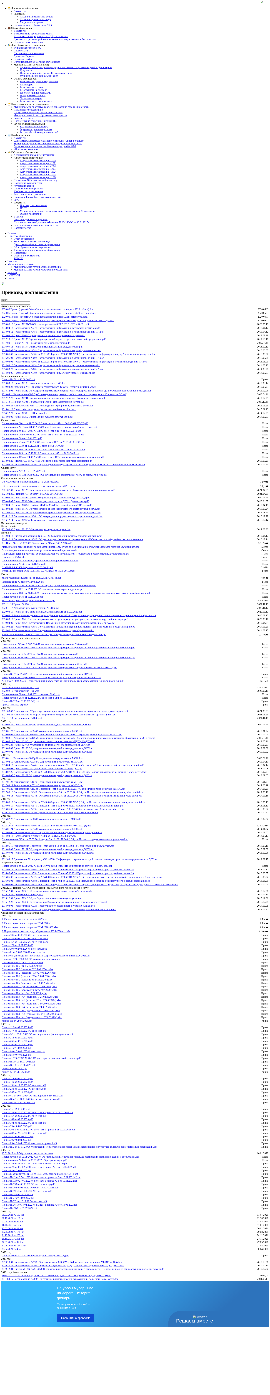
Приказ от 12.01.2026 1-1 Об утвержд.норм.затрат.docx (31, 959)
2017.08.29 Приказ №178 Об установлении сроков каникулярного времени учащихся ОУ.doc (51, 512)
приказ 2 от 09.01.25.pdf (14, 1068)
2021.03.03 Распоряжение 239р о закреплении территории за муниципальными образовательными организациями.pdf (65, 711)
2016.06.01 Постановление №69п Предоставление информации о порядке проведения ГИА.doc (53, 358)
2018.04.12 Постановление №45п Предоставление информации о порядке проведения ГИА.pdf (52, 331)
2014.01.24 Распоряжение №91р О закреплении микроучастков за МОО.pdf (42, 829)
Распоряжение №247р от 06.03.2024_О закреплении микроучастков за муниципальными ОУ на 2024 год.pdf (59, 667)
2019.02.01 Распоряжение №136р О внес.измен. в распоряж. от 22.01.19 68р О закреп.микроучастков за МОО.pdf (62, 734)
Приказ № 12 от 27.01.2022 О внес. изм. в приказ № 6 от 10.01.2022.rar (39, 1180)
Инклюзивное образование (28, 109)
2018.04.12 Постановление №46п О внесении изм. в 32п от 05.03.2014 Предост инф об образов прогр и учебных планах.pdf (68, 869)
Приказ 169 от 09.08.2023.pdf (17, 1119)
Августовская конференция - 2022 (38, 166)
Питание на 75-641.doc (14, 557)
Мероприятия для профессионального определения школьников (48, 143)
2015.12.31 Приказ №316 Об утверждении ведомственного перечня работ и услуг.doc (47, 891)
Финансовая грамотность (27, 47)
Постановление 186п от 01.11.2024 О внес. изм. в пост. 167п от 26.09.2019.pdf (43, 449)
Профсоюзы (20, 252)
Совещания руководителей (28, 183)
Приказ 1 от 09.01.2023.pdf (16, 1109)
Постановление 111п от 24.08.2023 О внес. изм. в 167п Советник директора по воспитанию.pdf (53, 457)
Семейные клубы (23, 59)
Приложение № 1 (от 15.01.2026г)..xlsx (22, 962)
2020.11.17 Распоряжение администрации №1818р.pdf (30, 608)
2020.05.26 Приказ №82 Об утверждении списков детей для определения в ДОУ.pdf (46, 724)
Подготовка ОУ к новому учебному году (35, 180)
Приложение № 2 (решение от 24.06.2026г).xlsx (27, 979)
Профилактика (22, 50)
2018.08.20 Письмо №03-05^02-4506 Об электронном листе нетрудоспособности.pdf (47, 460)
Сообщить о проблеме (75, 1318)
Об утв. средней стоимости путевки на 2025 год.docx (30, 481)
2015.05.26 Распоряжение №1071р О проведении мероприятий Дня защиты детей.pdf (47, 405)
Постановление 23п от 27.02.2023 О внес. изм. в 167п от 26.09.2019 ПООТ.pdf (43, 442)
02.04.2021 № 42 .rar (12, 1221)
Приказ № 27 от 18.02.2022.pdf (18, 1198)
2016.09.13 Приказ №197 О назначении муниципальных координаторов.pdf (42, 346)
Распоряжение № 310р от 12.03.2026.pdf (23, 581)
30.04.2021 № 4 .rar (12, 1249)
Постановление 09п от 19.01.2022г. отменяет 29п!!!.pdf (31, 694)
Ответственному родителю (28, 42)
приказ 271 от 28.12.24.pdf (16, 1072)
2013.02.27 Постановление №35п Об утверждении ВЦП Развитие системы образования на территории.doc (59, 909)
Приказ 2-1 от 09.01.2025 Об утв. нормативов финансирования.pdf (37, 1034)
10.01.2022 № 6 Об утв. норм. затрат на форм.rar (27, 1153)
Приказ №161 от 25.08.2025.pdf (18, 1065)
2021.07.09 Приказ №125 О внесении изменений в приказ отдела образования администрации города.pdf (58, 490)
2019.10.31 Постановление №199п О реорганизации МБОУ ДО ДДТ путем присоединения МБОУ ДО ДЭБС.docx (63, 1265)
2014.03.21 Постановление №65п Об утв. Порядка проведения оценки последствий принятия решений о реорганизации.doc (68, 626)
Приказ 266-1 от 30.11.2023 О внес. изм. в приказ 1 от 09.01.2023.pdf (38, 1129)
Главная (12, 233)
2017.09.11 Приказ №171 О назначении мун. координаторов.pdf (36, 343)
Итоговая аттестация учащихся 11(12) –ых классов (41, 36)
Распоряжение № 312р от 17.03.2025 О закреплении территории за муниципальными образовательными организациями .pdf (68, 657)
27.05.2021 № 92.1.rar (13, 1242)
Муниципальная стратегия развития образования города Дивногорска (57, 211)
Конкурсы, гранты (23, 118)
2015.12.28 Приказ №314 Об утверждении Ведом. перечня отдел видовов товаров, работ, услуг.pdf (54, 902)
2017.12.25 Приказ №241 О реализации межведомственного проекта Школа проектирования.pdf (53, 398)
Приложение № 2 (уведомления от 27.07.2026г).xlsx (29, 990)
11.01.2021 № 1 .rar (12, 1225)
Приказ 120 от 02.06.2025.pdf (17, 1027)
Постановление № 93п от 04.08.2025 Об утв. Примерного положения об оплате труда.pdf (49, 427)
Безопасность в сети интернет (36, 101)
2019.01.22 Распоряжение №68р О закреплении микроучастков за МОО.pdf (42, 731)
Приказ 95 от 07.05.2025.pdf (16, 1054)
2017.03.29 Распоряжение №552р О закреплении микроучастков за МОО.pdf (42, 785)
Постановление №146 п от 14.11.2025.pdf (24, 564)
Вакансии (19, 216)
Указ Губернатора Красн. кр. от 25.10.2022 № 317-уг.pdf (31, 577)
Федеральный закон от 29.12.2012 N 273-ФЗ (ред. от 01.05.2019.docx (38, 571)
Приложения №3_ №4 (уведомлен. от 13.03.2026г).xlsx (31, 1010)
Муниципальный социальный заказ (39, 76)
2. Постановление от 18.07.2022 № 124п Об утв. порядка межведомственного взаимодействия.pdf (54, 634)
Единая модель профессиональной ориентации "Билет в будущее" (49, 140)
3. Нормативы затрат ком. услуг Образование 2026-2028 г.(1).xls (36, 931)
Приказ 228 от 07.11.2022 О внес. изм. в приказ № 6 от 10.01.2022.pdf (39, 1167)
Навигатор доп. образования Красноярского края (46, 73)
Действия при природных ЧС (36, 92)
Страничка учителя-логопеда (35, 19)
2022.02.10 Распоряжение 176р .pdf (20, 691)
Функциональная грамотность (30, 194)
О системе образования (20, 236)
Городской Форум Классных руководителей (37, 197)
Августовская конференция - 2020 (38, 160)
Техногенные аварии (31, 98)
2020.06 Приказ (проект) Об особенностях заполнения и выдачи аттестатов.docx (45, 316)
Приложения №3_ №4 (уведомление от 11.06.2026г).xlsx (32, 1014)
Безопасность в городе (32, 87)
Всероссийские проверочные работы (33, 33)
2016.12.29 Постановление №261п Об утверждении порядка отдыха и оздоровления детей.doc (52, 516)
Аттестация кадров (24, 185)
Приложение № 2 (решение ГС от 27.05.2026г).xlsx (29, 972)
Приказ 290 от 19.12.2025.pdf (17, 1044)
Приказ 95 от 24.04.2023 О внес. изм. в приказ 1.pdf (29, 1143)
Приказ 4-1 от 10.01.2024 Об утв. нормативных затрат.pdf (32, 1095)
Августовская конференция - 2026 (38, 177)
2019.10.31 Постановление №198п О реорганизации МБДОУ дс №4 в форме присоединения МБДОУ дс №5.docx (62, 1262)
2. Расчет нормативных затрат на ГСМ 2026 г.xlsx (28, 923)
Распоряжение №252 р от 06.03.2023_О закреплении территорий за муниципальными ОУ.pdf (51, 677)
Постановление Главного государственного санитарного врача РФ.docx (40, 560)
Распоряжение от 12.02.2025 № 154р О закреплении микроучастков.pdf (40, 654)
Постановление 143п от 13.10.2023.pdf (22, 596)
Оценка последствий (31, 213)
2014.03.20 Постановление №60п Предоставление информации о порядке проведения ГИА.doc (53, 369)
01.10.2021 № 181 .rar (13, 1218)
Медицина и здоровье (31, 22)
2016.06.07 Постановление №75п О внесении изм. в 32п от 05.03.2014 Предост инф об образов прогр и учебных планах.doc (68, 873)
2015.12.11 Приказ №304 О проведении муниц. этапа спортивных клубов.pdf (43, 402)
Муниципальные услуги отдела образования (37, 266)
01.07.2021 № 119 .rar (13, 1214)
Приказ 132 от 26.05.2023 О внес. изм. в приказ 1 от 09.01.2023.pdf (37, 1112)
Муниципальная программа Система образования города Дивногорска (52, 107)
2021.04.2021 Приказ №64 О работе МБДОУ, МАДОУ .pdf (32, 493)
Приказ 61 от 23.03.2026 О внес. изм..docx (24, 952)
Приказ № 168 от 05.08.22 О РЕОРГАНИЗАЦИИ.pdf (30, 1187)
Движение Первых (24, 56)
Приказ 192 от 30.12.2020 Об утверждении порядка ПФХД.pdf (35, 1255)
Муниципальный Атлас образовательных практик (40, 115)
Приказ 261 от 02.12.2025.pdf (17, 1041)
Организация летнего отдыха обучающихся (37, 61)
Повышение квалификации (28, 188)
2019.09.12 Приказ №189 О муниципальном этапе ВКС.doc (33, 383)
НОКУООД (14, 275)
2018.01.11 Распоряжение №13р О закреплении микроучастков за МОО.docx (42, 758)
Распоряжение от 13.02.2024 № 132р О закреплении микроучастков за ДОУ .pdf (44, 664)
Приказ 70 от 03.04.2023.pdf (16, 1140)
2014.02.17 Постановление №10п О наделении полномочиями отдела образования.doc (48, 630)
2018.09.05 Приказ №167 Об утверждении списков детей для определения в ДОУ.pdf (47, 775)
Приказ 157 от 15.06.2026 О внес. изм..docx (25, 942)
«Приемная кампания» (26, 149)
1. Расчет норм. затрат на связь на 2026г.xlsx (25, 919)
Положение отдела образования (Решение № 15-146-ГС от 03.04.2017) (51, 222)
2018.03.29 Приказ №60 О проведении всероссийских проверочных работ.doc (43, 335)
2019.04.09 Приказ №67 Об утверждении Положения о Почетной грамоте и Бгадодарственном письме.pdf (58, 623)
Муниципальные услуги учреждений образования (41, 269)
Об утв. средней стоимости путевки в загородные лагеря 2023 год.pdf (39, 486)
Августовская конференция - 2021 (38, 163)
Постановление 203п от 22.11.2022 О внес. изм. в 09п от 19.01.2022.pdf (40, 697)
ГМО (16, 199)
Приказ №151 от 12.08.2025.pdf (18, 379)
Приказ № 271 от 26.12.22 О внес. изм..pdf (24, 1201)
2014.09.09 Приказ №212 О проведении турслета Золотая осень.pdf (37, 416)
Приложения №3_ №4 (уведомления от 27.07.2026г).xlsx (32, 1017)
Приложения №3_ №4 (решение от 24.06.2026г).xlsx (29, 1007)
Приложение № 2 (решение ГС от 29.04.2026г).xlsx (29, 976)
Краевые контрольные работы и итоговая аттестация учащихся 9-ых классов (55, 39)
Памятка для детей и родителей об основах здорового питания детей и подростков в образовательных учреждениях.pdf (65, 553)
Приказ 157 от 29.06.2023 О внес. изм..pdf (24, 1116)
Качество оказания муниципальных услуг (36, 225)
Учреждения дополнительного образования (37, 250)
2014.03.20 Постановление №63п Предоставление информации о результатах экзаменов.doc (51, 365)
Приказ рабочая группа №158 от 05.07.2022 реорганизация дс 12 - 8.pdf (40, 1174)
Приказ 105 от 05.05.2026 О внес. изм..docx (25, 935)
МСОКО (12, 272)
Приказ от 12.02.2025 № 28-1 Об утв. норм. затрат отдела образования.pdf (41, 1058)
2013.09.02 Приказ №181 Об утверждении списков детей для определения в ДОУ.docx (48, 849)
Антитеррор (26, 84)
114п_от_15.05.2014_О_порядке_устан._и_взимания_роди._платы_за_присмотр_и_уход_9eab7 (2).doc (56, 1275)
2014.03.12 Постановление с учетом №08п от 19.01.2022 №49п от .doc (39, 836)
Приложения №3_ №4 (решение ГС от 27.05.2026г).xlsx (31, 1000)
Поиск (11, 278)
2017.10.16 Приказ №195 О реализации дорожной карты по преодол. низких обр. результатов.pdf (53, 339)
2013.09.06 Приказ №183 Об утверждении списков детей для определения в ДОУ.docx (48, 852)
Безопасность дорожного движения (39, 81)
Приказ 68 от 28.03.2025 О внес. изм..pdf (23, 1051)
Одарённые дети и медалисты (36, 129)
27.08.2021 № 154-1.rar (14, 1245)
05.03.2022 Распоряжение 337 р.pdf (20, 687)
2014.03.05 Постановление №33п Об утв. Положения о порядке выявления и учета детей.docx (52, 832)
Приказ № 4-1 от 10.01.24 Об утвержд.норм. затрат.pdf (31, 1099)
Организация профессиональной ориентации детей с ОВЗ (45, 146)
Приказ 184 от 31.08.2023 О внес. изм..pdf (24, 1122)
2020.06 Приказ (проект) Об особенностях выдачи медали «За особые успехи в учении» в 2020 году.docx (58, 320)
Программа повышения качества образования (38, 112)
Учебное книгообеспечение (28, 191)
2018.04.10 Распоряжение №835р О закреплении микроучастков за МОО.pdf (42, 761)
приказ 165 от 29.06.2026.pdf (17, 1020)
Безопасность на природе (33, 90)
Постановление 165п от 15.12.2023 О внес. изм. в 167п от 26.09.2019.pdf (40, 453)
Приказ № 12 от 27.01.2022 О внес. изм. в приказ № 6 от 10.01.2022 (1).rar (41, 1177)
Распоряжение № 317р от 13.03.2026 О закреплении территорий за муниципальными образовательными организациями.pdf (68, 647)
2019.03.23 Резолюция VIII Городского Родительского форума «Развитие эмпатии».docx (49, 387)
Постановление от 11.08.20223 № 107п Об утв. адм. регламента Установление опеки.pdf (49, 585)
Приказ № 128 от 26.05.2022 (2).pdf (20, 701)
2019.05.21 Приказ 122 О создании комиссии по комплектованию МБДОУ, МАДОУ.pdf (48, 741)
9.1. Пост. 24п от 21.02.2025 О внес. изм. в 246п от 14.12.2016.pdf (36, 543)
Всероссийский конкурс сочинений (39, 132)
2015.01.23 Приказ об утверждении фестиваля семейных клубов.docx (39, 409)
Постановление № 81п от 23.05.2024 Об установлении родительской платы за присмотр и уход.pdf (54, 474)
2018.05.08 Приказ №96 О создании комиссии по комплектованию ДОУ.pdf (42, 768)
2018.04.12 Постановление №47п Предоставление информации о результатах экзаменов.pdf (51, 328)
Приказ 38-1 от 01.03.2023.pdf (17, 1136)
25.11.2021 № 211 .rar (13, 1238)
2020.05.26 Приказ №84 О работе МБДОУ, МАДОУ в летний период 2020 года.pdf (46, 497)
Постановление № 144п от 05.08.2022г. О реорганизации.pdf (34, 1160)
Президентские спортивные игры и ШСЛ (36, 121)
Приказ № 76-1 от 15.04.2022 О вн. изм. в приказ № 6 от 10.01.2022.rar (39, 1204)
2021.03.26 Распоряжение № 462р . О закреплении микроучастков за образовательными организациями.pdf (59, 714)
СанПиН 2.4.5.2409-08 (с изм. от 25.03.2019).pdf (27, 567)
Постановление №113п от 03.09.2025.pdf (23, 471)
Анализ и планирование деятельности (34, 155)
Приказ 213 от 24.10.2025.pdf (17, 1037)
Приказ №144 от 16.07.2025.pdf (18, 1061)
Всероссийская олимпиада (34, 126)
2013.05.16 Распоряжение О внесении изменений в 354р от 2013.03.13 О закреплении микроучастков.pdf (58, 846)
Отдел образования (24, 238)
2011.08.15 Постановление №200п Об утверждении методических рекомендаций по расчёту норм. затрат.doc (60, 1279)
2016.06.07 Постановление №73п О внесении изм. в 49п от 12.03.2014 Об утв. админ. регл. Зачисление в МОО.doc (63, 809)
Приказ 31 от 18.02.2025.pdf (16, 1048)
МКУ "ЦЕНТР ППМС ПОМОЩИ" (33, 241)
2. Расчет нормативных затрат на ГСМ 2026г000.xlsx (30, 927)
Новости (12, 261)
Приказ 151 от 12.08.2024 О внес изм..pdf (24, 1085)
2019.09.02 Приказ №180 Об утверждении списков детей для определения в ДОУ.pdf (47, 751)
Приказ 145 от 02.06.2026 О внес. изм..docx (25, 938)
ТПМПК (18, 258)
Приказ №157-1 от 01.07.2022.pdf (19, 1208)
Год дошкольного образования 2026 (33, 25)
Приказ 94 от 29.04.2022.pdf (16, 1170)
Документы (20, 11)
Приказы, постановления (33, 205)
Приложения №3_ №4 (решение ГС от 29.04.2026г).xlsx (31, 1003)
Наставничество (22, 228)
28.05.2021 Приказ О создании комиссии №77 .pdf (28, 600)
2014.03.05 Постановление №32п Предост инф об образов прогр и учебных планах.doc (48, 905)
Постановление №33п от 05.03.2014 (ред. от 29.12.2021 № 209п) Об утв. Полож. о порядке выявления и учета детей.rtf (65, 839)
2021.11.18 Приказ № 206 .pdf (17, 604)
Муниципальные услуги (21, 264)
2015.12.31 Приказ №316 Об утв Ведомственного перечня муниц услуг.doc (42, 898)
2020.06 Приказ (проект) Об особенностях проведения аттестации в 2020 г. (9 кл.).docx (48, 309)
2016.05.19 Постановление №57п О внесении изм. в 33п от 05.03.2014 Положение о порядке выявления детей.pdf (62, 805)
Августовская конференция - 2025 (38, 174)
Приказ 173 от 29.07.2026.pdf (17, 945)
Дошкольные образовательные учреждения (37, 244)
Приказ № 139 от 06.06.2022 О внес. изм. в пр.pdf (28, 1184)
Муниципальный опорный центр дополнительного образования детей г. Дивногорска (66, 67)
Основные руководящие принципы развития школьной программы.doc (40, 550)
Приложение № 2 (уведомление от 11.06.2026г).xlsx (29, 986)
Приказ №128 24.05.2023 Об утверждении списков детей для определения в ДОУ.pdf (47, 674)
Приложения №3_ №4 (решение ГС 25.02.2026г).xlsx (30, 996)
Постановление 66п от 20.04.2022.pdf (22, 438)
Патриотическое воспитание (29, 53)
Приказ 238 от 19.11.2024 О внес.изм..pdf (24, 1088)
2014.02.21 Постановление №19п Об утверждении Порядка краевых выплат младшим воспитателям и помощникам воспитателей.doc (73, 464)
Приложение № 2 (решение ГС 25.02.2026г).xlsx (27, 969)
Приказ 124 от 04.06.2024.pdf (17, 1078)
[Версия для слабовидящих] (264, 5)
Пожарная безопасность (32, 95)
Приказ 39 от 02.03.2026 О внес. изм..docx (24, 948)
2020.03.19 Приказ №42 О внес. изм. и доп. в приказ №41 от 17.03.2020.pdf (42, 611)
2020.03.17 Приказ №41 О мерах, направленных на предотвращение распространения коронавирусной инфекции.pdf (64, 619)
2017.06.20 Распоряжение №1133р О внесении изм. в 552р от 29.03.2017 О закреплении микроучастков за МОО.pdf (63, 788)
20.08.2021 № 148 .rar (13, 1232)
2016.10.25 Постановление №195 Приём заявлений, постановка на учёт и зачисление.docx (50, 812)
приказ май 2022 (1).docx (15, 704)
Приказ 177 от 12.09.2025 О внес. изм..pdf (24, 1030)
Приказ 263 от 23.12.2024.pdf (17, 1092)
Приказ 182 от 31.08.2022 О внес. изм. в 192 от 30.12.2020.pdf (35, 1163)
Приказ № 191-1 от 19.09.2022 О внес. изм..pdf (26, 1191)
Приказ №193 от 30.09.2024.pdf (18, 1102)
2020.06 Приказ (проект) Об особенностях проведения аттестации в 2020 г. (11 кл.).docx (49, 313)
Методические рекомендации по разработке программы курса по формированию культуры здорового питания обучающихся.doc (70, 546)
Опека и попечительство (27, 255)
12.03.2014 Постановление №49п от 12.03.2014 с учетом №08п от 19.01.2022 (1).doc (46, 825)
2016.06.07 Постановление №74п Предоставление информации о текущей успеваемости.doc (51, 350)
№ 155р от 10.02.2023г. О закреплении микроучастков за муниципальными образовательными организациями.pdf (62, 681)
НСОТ (23, 208)
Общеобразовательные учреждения (32, 247)
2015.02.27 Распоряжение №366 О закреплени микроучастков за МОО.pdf (41, 819)
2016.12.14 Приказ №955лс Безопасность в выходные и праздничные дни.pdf (43, 520)
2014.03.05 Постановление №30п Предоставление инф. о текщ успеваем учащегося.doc (48, 373)
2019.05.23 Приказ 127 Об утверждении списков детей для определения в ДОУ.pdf (46, 744)
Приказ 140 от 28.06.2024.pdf (17, 1082)
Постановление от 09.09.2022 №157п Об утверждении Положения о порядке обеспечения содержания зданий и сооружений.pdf (70, 1156)
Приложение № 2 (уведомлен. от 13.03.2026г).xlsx (28, 983)
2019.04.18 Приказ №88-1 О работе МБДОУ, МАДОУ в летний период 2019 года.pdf (47, 505)
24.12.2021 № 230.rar (13, 1235)
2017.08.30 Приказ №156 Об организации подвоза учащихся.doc (36, 529)
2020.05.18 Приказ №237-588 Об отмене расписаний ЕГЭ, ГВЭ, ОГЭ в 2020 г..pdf (45, 324)
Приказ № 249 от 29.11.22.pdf (17, 1194)
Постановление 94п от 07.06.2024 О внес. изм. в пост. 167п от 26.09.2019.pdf (43, 434)
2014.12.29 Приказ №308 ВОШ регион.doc (24, 413)
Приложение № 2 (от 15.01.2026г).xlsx (22, 966)
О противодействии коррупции (31, 219)
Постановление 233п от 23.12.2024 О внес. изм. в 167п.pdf (33, 445)
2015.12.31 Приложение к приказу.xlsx (22, 894)
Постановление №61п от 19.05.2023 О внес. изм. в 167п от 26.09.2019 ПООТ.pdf (45, 423)
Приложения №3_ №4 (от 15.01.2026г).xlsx (24, 993)
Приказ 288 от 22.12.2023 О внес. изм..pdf (24, 1133)
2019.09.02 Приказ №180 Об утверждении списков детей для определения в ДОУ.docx (48, 748)
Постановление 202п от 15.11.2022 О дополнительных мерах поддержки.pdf (42, 589)
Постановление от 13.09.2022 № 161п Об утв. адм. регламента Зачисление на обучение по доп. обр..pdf (57, 865)
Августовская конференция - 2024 (38, 171)
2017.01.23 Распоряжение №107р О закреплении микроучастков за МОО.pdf (42, 782)
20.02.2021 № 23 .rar (12, 1228)
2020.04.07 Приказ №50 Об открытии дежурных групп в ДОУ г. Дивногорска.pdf (45, 501)
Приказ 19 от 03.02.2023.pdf (16, 1126)
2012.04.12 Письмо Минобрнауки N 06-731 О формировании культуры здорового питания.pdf (52, 536)
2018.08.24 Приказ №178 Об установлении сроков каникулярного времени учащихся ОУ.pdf (51, 508)
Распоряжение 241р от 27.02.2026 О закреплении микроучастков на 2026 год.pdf (45, 644)
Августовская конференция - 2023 (38, 169)
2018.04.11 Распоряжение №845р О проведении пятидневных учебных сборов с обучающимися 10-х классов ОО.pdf (64, 394)
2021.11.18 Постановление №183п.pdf (22, 718)
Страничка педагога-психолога (36, 16)
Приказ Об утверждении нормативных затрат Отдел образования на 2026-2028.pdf (46, 955)
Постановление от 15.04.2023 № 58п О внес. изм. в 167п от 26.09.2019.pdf (41, 431)
